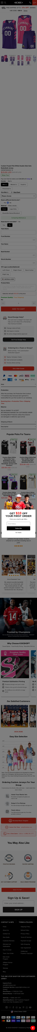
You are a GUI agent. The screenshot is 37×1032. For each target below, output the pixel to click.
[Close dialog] (33, 496)
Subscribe (18, 528)
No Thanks (18, 532)
